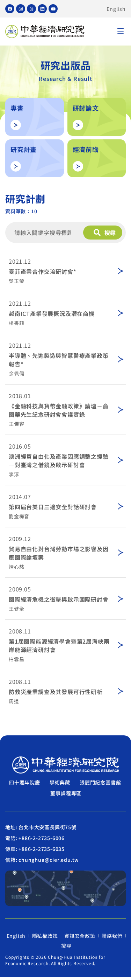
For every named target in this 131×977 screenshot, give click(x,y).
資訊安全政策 (79, 935)
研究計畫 (23, 149)
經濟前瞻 (86, 149)
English (116, 8)
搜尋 (66, 945)
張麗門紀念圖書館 (100, 782)
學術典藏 (60, 782)
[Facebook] (9, 8)
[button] (120, 31)
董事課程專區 (65, 793)
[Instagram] (20, 8)
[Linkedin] (42, 8)
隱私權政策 (45, 935)
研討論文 (86, 107)
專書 (17, 107)
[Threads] (31, 8)
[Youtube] (53, 8)
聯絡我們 (112, 935)
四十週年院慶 (24, 782)
